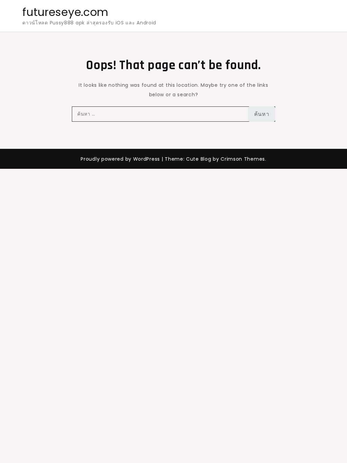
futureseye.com (65, 12)
